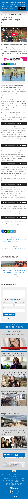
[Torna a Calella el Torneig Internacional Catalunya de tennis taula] (20, 264)
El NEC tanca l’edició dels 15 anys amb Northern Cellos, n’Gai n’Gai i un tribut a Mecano (13, 432)
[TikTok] (16, 327)
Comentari (6, 288)
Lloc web (5, 307)
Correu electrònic (19, 302)
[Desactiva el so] (20, 123)
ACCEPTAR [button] (22, 8)
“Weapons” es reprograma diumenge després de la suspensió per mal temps (14, 354)
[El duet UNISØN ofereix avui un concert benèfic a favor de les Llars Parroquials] (14, 381)
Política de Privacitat (9, 478)
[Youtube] (22, 327)
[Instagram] (9, 327)
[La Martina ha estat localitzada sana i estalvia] (14, 344)
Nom (4, 302)
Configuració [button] (12, 8)
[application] (14, 123)
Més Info (5, 8)
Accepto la (13, 299)
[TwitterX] (19, 327)
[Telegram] (13, 327)
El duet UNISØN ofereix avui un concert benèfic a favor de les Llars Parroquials (13, 373)
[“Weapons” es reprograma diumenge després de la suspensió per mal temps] (14, 363)
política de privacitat (17, 299)
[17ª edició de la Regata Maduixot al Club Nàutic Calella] (7, 264)
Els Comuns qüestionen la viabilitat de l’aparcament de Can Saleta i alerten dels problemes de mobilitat (13, 412)
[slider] (24, 123)
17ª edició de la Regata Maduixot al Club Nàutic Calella (6, 270)
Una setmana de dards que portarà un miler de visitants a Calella (13, 392)
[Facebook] (6, 327)
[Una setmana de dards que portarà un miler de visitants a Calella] (14, 400)
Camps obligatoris (8, 318)
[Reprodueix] (3, 123)
